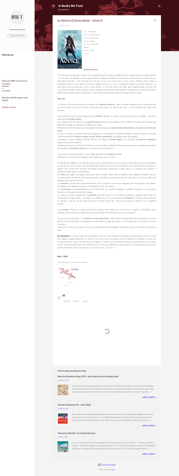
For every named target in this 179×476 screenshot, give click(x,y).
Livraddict (6, 91)
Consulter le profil (17, 36)
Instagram (6, 84)
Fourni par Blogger (108, 465)
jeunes (85, 301)
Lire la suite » (149, 397)
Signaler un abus (9, 107)
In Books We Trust (70, 6)
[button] (154, 21)
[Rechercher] (159, 6)
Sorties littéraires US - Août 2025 (74, 405)
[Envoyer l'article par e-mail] (63, 296)
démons (66, 301)
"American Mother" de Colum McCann (76, 433)
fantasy (76, 301)
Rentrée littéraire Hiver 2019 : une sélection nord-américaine (87, 376)
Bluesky (5, 86)
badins (113, 469)
